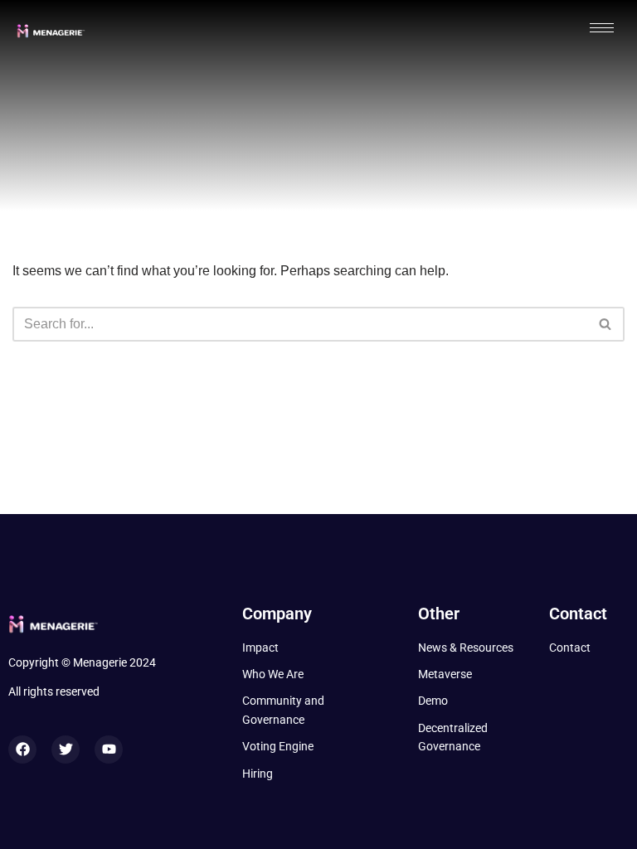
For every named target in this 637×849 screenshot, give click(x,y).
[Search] (606, 324)
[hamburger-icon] (601, 28)
